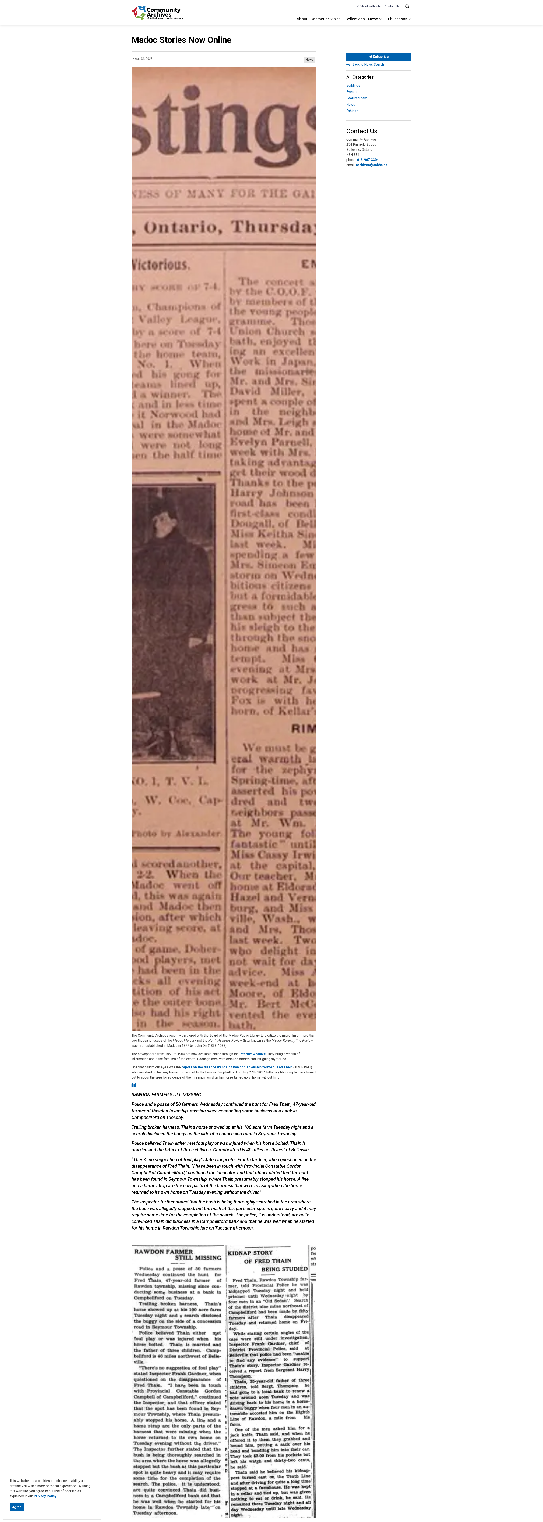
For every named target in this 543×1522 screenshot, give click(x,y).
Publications (396, 19)
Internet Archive (252, 1054)
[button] (224, 1381)
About (302, 19)
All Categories (360, 77)
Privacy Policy (45, 1496)
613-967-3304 (368, 160)
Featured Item (356, 98)
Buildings (353, 85)
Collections (355, 19)
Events (351, 92)
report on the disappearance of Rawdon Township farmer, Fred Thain (237, 1067)
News (373, 19)
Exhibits (352, 111)
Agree (16, 1507)
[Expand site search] (407, 6)
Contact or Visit (324, 19)
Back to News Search (368, 64)
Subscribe (380, 57)
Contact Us (392, 6)
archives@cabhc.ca (371, 165)
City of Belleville (370, 6)
